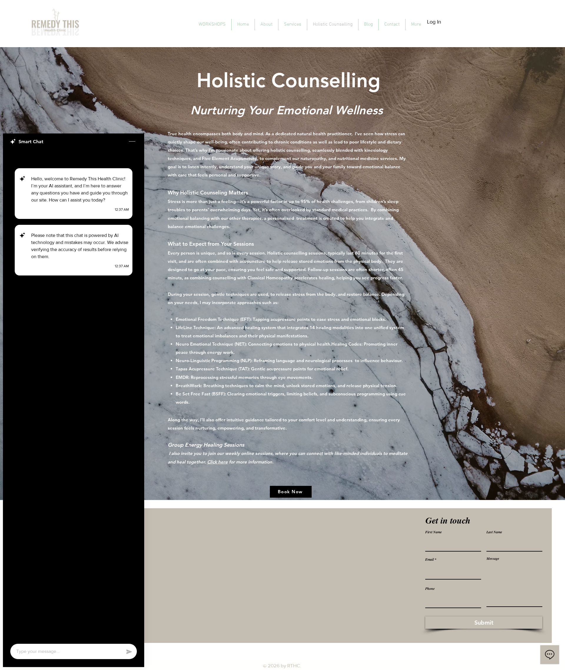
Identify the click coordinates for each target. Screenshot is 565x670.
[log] (73, 395)
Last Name (494, 532)
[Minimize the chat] (132, 141)
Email (429, 559)
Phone (430, 588)
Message (492, 558)
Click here (217, 462)
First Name (433, 532)
